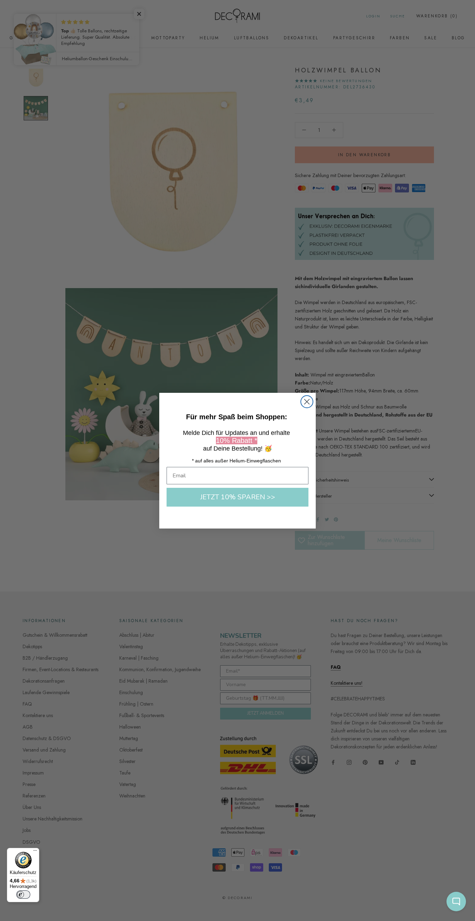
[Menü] (35, 852)
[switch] (23, 894)
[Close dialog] (307, 402)
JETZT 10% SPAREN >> (237, 497)
